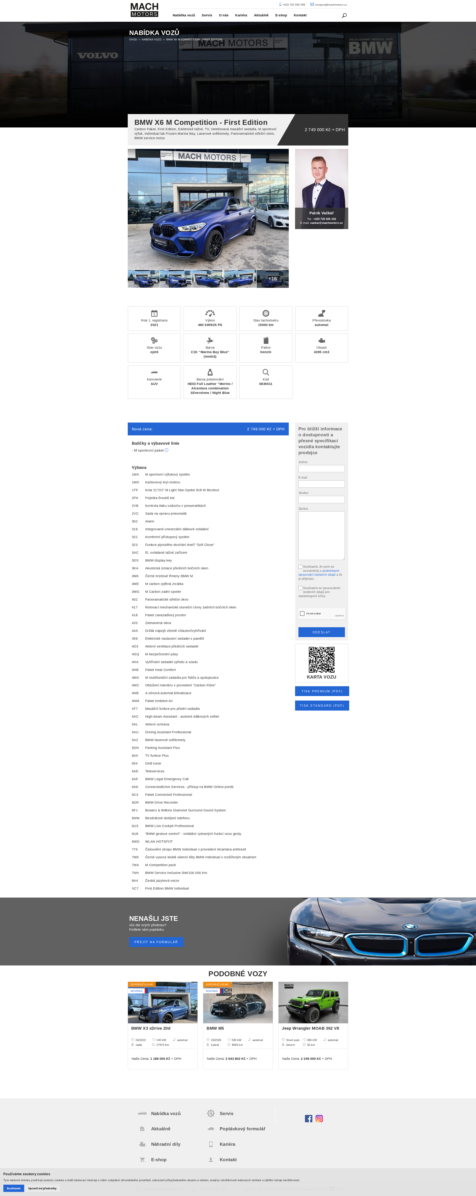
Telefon (303, 493)
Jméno (303, 462)
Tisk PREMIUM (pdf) (322, 691)
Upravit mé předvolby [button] (42, 1188)
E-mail (302, 477)
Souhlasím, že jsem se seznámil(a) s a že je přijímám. (320, 572)
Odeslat (322, 632)
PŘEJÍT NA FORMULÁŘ (156, 942)
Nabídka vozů (151, 39)
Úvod (133, 39)
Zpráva (303, 508)
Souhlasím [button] (14, 1188)
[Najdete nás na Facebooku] (308, 1121)
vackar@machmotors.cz (326, 222)
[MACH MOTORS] (144, 10)
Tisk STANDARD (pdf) (322, 705)
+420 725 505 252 (324, 218)
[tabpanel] (238, 73)
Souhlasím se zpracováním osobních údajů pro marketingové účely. (319, 592)
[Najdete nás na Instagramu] (319, 1121)
